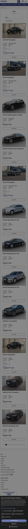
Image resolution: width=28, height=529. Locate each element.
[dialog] (14, 512)
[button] (14, 508)
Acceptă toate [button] (14, 520)
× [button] (26, 497)
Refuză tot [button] (14, 523)
